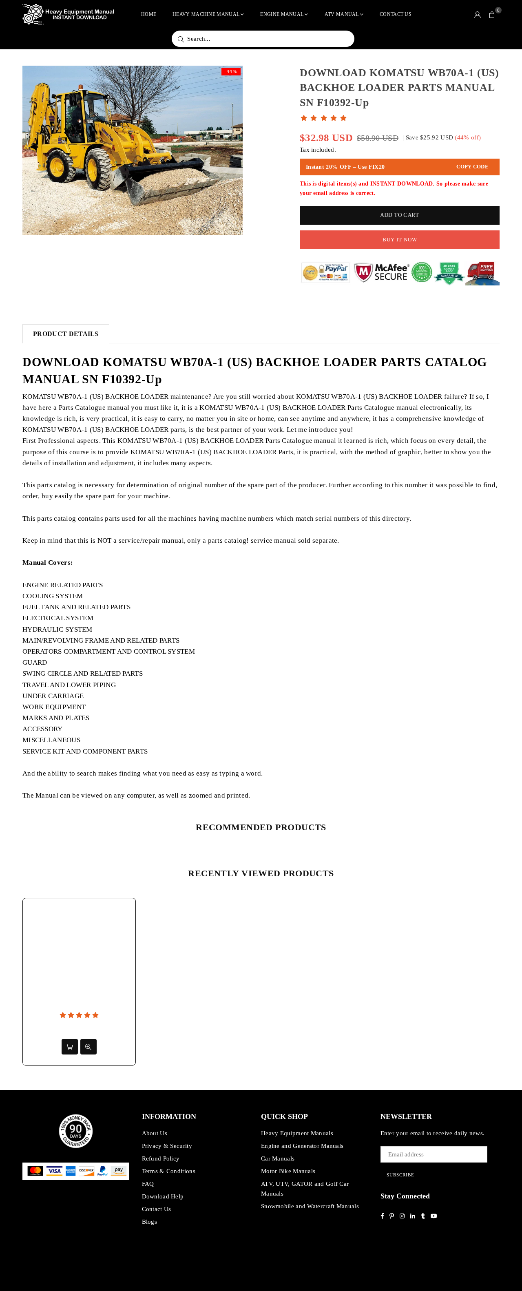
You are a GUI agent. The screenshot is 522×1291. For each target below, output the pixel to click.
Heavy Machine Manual (206, 14)
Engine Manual (281, 14)
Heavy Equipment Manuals (297, 1133)
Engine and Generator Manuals (302, 1146)
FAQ (148, 1183)
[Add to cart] (70, 1046)
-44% (231, 71)
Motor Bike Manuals (288, 1171)
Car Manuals (277, 1158)
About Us (154, 1133)
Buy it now (400, 240)
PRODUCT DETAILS (66, 333)
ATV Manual (342, 14)
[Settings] (477, 14)
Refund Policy (161, 1158)
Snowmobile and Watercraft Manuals (310, 1206)
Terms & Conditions (168, 1171)
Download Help (163, 1196)
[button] (492, 14)
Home (148, 14)
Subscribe (400, 1174)
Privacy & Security (167, 1146)
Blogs (149, 1221)
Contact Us (395, 14)
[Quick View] (88, 1046)
